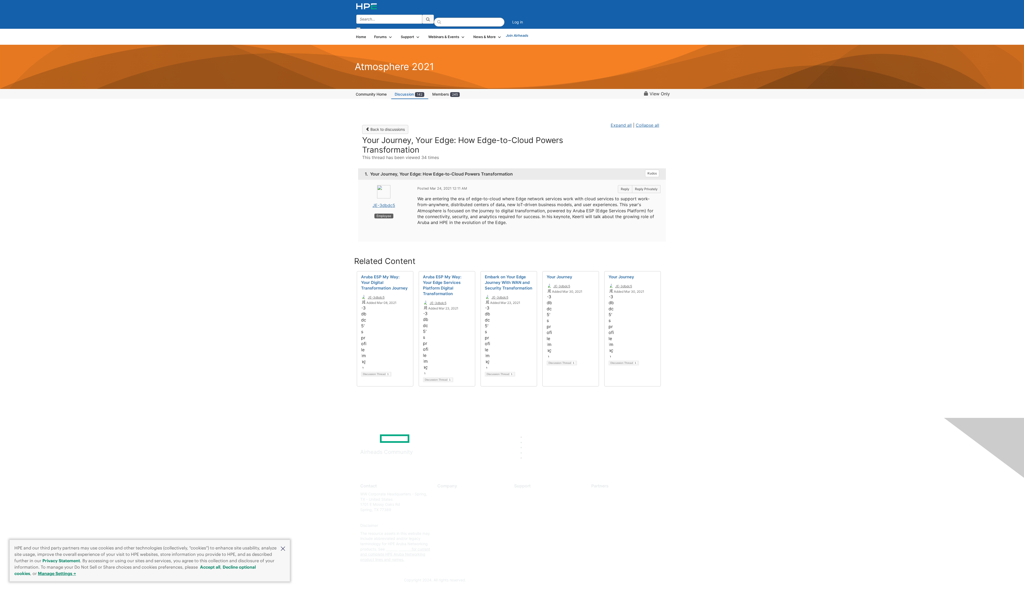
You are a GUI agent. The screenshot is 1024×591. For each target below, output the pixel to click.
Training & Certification (534, 509)
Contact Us (447, 509)
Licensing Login (527, 525)
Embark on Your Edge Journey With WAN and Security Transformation (508, 282)
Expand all (621, 125)
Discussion (408, 94)
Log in (517, 22)
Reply (625, 189)
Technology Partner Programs (617, 517)
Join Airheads (517, 35)
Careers (444, 502)
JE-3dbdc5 (384, 205)
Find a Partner (603, 494)
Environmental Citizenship (459, 517)
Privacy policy (449, 525)
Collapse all (647, 125)
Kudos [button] (652, 173)
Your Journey (559, 276)
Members (445, 94)
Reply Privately (646, 189)
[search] (428, 19)
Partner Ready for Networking (617, 509)
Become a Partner (606, 502)
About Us (445, 494)
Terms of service (451, 533)
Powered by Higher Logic (589, 580)
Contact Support (528, 502)
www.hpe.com (398, 549)
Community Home (371, 94)
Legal (442, 541)
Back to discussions (387, 129)
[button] (283, 548)
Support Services (529, 494)
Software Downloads (532, 517)
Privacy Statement (61, 560)
